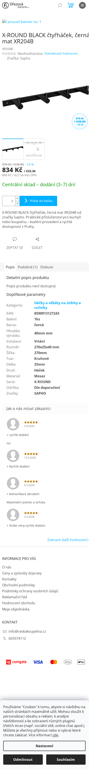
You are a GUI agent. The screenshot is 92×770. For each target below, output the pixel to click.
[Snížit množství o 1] (17, 203)
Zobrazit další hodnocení (67, 540)
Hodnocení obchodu (18, 603)
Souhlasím (66, 759)
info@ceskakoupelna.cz (27, 631)
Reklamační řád (14, 597)
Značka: (18, 58)
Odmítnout (23, 759)
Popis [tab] (10, 267)
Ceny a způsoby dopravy (22, 573)
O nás (6, 567)
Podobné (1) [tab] (27, 267)
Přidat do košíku (41, 201)
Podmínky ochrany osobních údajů (30, 591)
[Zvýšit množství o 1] (17, 198)
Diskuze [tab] (46, 267)
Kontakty (9, 579)
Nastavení (44, 746)
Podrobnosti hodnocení (61, 53)
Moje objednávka (16, 609)
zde (55, 735)
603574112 (17, 638)
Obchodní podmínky (18, 585)
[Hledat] (60, 5)
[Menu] (82, 5)
